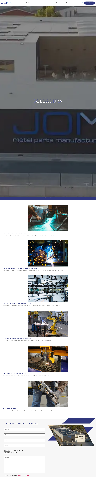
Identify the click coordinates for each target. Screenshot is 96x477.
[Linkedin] (82, 3)
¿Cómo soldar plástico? (9, 409)
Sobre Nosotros (48, 3)
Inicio (44, 198)
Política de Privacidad (23, 475)
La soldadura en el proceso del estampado (15, 233)
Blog (57, 3)
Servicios (28, 3)
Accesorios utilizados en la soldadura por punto (17, 338)
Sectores (37, 3)
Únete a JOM (64, 3)
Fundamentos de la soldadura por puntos (15, 374)
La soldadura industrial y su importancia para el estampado (20, 268)
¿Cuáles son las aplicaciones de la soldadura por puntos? (19, 303)
